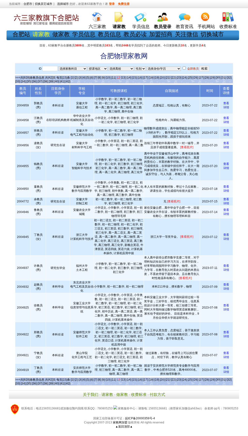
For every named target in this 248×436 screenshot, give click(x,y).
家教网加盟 (120, 422)
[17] (145, 77)
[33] (17, 81)
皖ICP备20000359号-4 (140, 418)
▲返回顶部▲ (124, 426)
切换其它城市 (43, 4)
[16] (140, 77)
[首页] (97, 16)
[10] (108, 77)
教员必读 (135, 34)
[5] (87, 77)
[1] (72, 77)
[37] (40, 81)
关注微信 (186, 34)
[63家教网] (45, 25)
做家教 (61, 34)
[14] (128, 77)
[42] (67, 81)
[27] (201, 77)
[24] (184, 77)
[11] (113, 77)
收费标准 (228, 26)
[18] (151, 77)
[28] (206, 77)
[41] (62, 81)
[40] (56, 81)
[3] (80, 77)
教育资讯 (184, 26)
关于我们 (90, 394)
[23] (179, 77)
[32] (229, 77)
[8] (99, 77)
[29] (212, 77)
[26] (195, 77)
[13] (123, 77)
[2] (76, 77)
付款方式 (157, 394)
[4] (83, 77)
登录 (112, 4)
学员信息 (141, 26)
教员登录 (162, 26)
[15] (134, 77)
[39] (51, 81)
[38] (45, 81)
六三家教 (97, 26)
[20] (162, 77)
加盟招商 (160, 34)
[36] (34, 81)
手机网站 (206, 26)
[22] (173, 77)
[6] (91, 77)
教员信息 (109, 34)
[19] (156, 77)
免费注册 (124, 4)
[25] (190, 77)
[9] (103, 77)
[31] (223, 77)
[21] (167, 77)
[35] (28, 81)
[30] (218, 77)
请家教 (107, 394)
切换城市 (212, 34)
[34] (23, 81)
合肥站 (21, 34)
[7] (95, 77)
